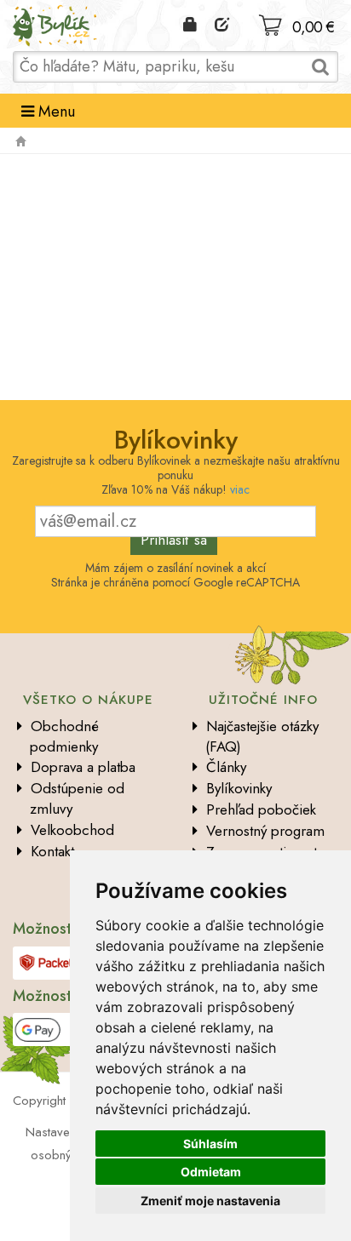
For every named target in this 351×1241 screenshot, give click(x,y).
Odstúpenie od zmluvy (77, 798)
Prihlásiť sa (174, 539)
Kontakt (52, 851)
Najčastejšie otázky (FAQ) (262, 736)
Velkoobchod (72, 830)
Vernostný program (265, 831)
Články (226, 767)
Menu (54, 111)
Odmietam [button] (211, 1171)
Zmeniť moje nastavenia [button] (210, 1200)
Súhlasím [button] (210, 1143)
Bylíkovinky (239, 788)
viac (240, 489)
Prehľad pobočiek (261, 809)
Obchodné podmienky (64, 736)
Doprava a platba (83, 767)
